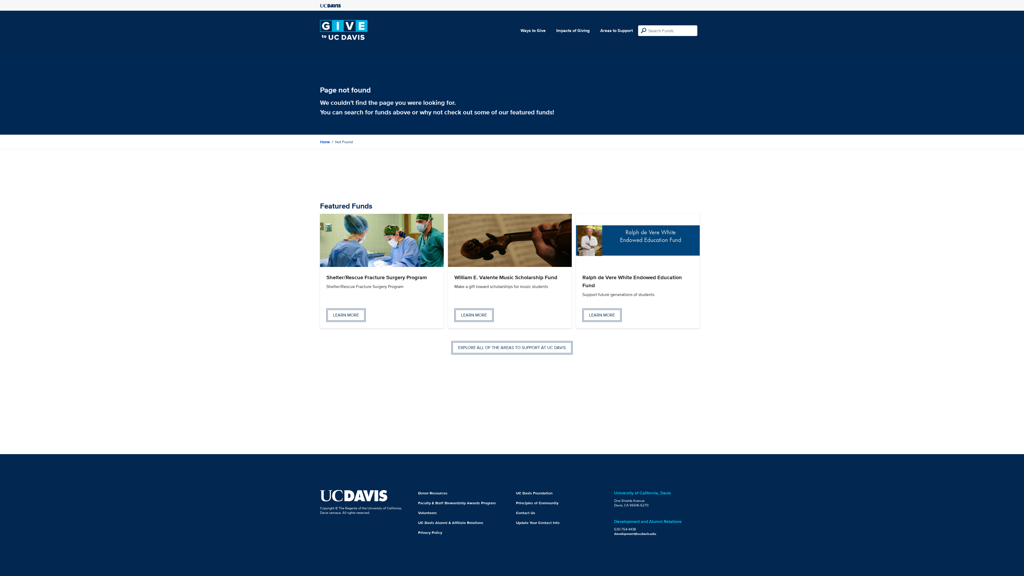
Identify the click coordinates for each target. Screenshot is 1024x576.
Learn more (346, 315)
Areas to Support (616, 30)
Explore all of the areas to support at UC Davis (512, 348)
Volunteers (427, 512)
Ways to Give (533, 30)
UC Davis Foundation (534, 493)
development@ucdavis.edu (635, 533)
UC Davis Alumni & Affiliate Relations (450, 522)
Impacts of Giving (573, 30)
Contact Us (525, 512)
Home (325, 142)
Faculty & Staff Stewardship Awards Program (457, 503)
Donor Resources (432, 493)
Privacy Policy (430, 532)
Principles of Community (537, 503)
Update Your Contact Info (537, 522)
